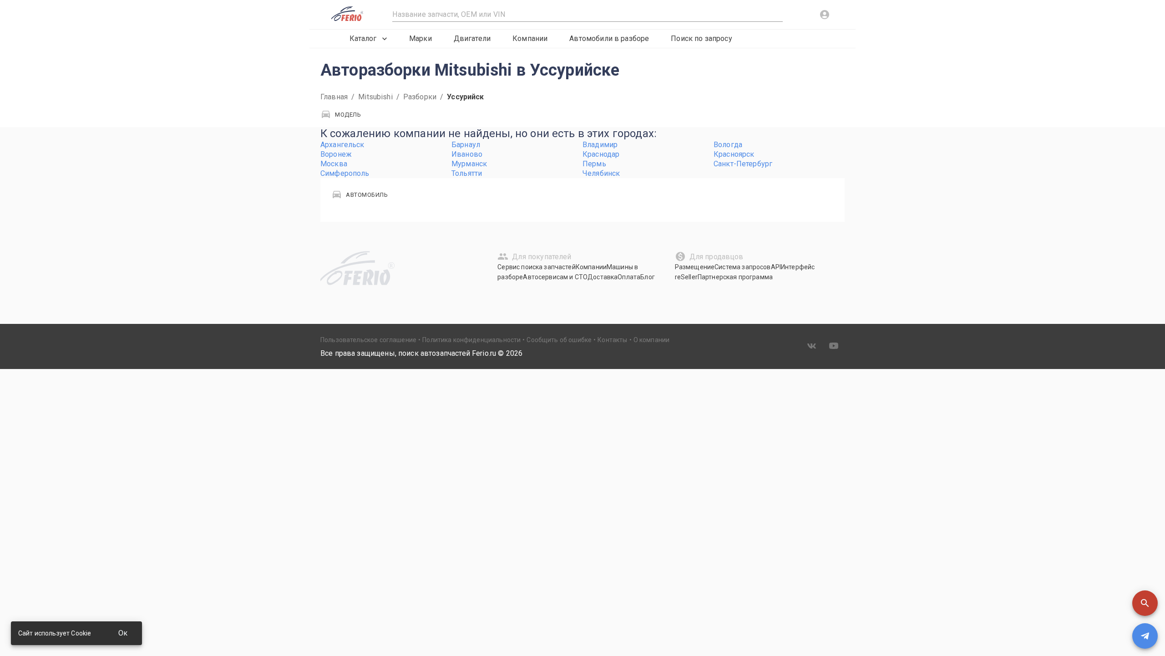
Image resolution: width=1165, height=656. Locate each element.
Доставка (603, 277)
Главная (334, 96)
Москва (333, 163)
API (776, 267)
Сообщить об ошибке (559, 339)
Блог (647, 277)
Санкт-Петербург (743, 163)
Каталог (363, 38)
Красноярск (734, 154)
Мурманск (469, 163)
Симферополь (345, 173)
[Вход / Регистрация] (825, 14)
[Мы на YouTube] (834, 346)
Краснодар (600, 154)
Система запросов (742, 267)
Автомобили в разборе (609, 38)
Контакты (612, 339)
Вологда (728, 144)
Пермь (594, 163)
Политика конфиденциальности (471, 339)
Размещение (695, 267)
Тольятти (466, 173)
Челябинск (601, 173)
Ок (122, 633)
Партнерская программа (735, 277)
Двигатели (472, 38)
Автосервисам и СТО (555, 277)
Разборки (419, 96)
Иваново (466, 154)
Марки (420, 38)
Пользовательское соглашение (368, 339)
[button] (1145, 603)
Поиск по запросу (701, 38)
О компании (651, 339)
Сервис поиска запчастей (536, 267)
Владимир (600, 144)
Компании (529, 38)
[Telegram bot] (1145, 636)
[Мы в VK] (812, 346)
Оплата (629, 277)
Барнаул (465, 144)
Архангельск (342, 144)
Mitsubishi (375, 96)
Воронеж (336, 154)
